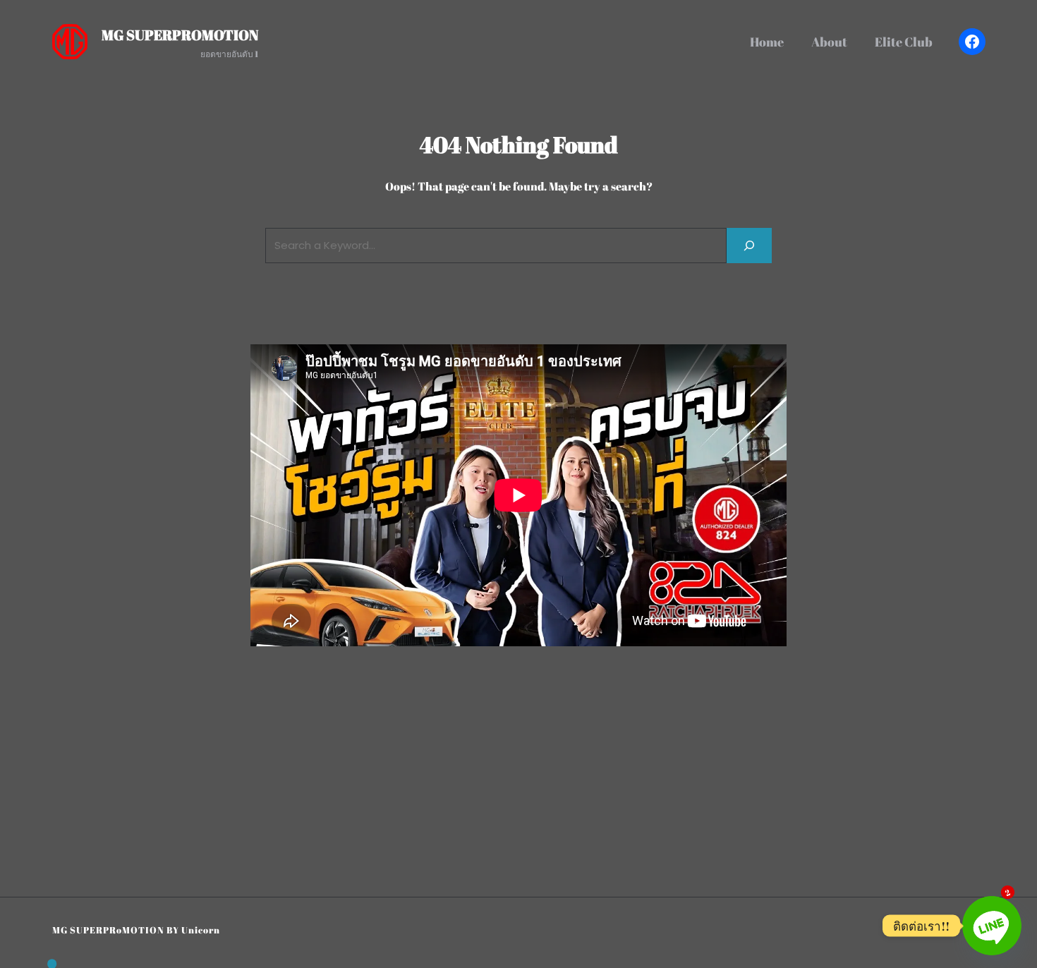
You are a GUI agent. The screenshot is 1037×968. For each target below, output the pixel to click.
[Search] (749, 245)
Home (767, 41)
